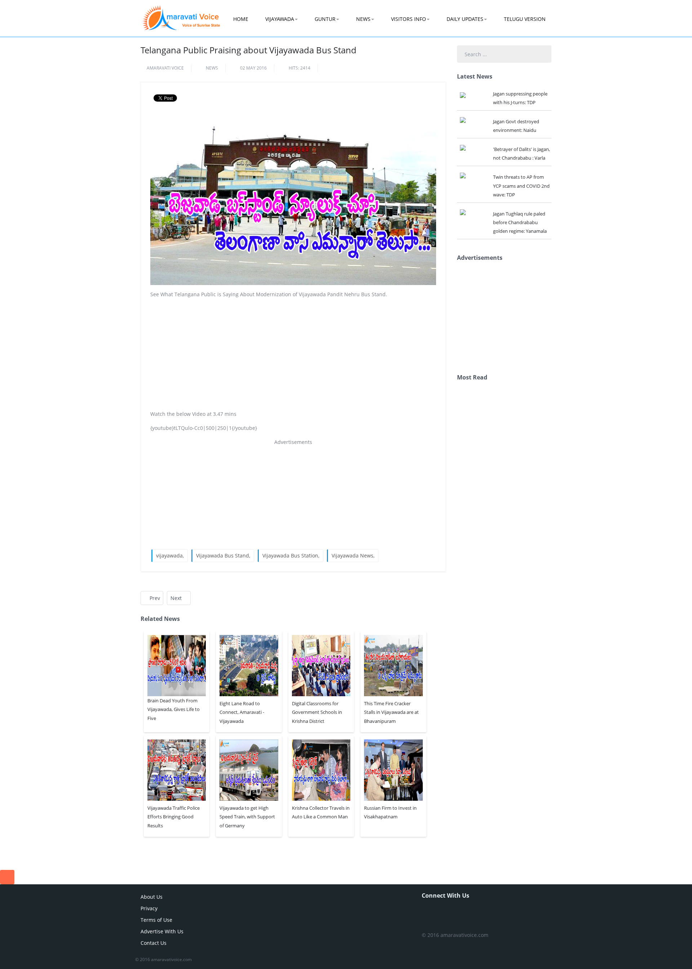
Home (240, 18)
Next (176, 598)
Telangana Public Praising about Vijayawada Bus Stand (248, 50)
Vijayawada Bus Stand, (223, 555)
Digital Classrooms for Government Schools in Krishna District (317, 712)
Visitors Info (408, 18)
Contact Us (154, 942)
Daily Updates (465, 18)
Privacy (149, 908)
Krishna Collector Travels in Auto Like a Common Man (321, 812)
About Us (152, 896)
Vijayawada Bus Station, (290, 555)
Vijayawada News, (353, 555)
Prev (154, 598)
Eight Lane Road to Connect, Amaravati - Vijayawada (241, 712)
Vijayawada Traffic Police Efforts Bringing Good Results (173, 816)
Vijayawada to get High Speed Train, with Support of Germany (247, 816)
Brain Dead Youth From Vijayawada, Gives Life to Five (173, 709)
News (363, 18)
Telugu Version (525, 18)
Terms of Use (156, 919)
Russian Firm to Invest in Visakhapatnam (390, 812)
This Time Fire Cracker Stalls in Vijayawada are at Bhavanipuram (391, 712)
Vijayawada (279, 18)
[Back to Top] (7, 877)
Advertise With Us (162, 931)
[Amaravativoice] (181, 13)
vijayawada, (170, 555)
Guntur (325, 18)
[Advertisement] (293, 354)
